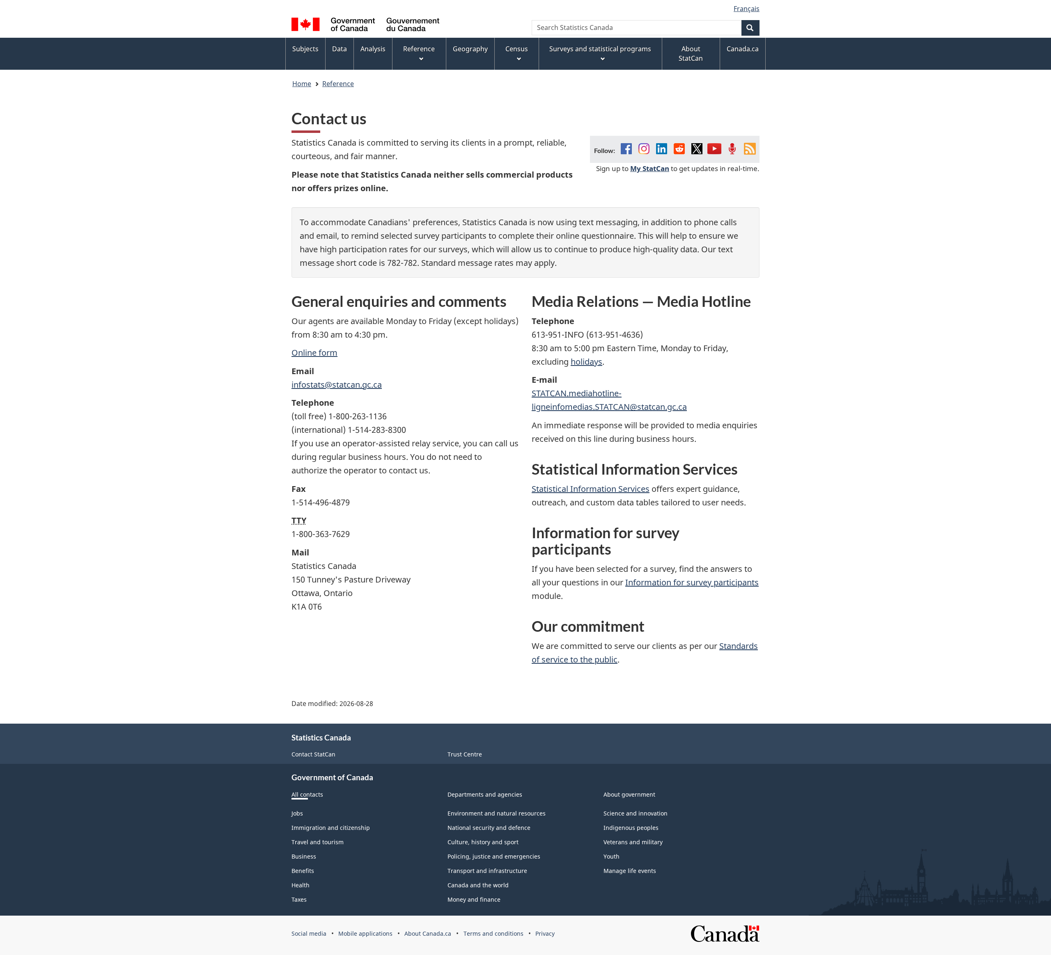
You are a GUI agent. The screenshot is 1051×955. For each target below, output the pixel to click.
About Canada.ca (427, 933)
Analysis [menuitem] (373, 48)
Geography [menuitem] (470, 48)
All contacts (307, 794)
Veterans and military (633, 842)
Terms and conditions (493, 933)
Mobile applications (365, 933)
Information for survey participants (692, 582)
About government (629, 794)
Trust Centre (464, 754)
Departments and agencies (484, 794)
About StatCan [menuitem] (691, 53)
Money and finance (473, 899)
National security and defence (488, 828)
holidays (586, 361)
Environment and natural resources (496, 813)
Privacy (545, 933)
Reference (338, 83)
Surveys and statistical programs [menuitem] (600, 48)
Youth (612, 856)
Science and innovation (636, 813)
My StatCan (649, 168)
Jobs (297, 813)
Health (300, 885)
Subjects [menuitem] (305, 48)
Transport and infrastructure (487, 871)
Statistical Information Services (590, 488)
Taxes (299, 899)
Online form (314, 352)
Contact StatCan (313, 754)
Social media (308, 933)
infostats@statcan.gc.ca (336, 384)
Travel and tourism (317, 842)
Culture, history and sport (483, 842)
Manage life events (630, 871)
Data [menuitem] (339, 48)
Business (303, 856)
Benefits (302, 871)
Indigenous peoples (631, 828)
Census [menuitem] (516, 48)
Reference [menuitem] (419, 48)
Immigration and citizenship (330, 828)
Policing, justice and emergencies (493, 856)
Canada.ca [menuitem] (743, 48)
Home (301, 83)
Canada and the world (478, 885)
